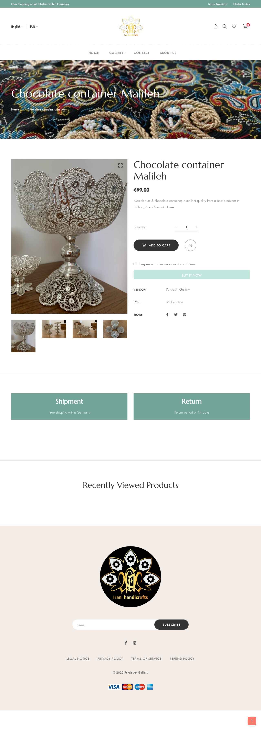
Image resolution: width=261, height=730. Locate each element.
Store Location (217, 4)
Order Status (241, 4)
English (16, 26)
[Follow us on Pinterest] (184, 314)
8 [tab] (86, 304)
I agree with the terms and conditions (167, 264)
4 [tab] (68, 304)
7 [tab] (81, 304)
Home (15, 109)
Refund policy (182, 658)
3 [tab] (63, 304)
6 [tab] (77, 304)
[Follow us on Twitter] (175, 314)
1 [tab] (53, 303)
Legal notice (77, 658)
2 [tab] (59, 304)
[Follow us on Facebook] (167, 314)
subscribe (171, 624)
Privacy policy (110, 658)
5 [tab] (72, 304)
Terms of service (146, 658)
